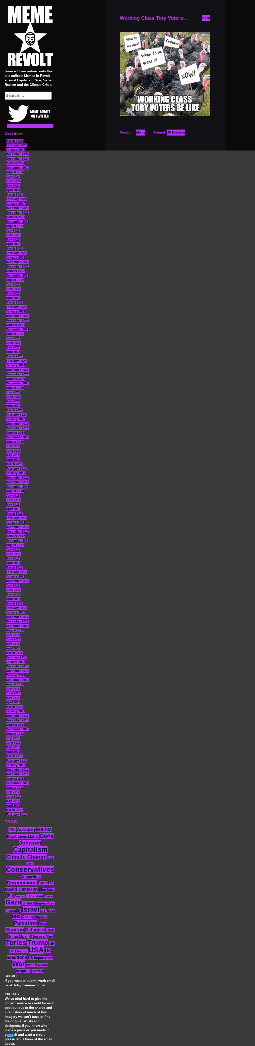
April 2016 (13, 599)
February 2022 (16, 307)
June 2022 (13, 289)
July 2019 (13, 446)
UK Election (18, 951)
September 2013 (17, 729)
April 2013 (13, 751)
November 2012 (17, 774)
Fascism (19, 896)
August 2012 (15, 787)
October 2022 (15, 271)
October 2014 (15, 675)
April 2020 (13, 406)
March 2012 (14, 810)
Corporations (22, 882)
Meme (140, 132)
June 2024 (13, 181)
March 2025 (14, 141)
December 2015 (17, 617)
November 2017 (17, 531)
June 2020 (13, 397)
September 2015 (17, 626)
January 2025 (15, 149)
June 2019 (13, 450)
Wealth (31, 965)
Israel (31, 909)
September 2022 (17, 275)
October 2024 (15, 163)
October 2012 (15, 778)
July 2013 (13, 738)
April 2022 (13, 298)
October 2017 (15, 536)
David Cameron (21, 889)
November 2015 (17, 621)
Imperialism (45, 903)
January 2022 (15, 311)
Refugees (35, 929)
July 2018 (13, 495)
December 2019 (17, 424)
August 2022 (15, 280)
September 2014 (17, 680)
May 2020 (13, 401)
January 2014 (15, 711)
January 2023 (15, 257)
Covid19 (46, 883)
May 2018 (13, 504)
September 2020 (17, 383)
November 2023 (17, 212)
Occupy (28, 917)
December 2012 (17, 769)
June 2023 (13, 235)
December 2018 (17, 477)
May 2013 (13, 747)
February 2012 (16, 814)
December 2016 (17, 581)
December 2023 (17, 208)
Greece (28, 903)
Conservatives (30, 869)
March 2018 (14, 513)
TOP (10, 1035)
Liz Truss (48, 910)
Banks (44, 829)
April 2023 (13, 244)
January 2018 (15, 522)
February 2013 (16, 760)
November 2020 (17, 374)
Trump (37, 942)
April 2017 (13, 563)
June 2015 (13, 639)
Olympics (42, 916)
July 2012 (13, 792)
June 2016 (13, 590)
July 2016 (13, 585)
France (48, 896)
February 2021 (16, 361)
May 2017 (13, 558)
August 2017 (15, 545)
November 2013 (17, 720)
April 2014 (13, 702)
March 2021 (14, 356)
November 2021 (17, 320)
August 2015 (15, 630)
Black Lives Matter (23, 836)
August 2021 (15, 334)
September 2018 (17, 486)
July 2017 (13, 549)
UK (52, 943)
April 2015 (13, 648)
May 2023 (13, 239)
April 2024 (13, 190)
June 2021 (13, 343)
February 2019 (16, 468)
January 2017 (15, 576)
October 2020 (15, 379)
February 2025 (16, 145)
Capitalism (30, 849)
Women (38, 971)
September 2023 (17, 221)
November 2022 (17, 266)
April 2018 (13, 509)
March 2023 (14, 248)
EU (10, 896)
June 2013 (13, 743)
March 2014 (14, 707)
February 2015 (16, 657)
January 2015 (15, 662)
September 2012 (17, 783)
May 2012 (13, 801)
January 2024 (15, 203)
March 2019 (14, 464)
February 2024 (16, 199)
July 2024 (13, 176)
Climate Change (26, 857)
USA (36, 950)
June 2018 (13, 500)
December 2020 (17, 370)
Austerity (26, 829)
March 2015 (14, 653)
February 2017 (16, 572)
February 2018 (16, 518)
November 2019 (17, 428)
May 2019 (13, 455)
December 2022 (17, 262)
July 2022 (13, 284)
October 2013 (15, 725)
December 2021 (17, 316)
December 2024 (17, 154)
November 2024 (17, 158)
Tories (16, 942)
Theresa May (42, 936)
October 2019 (15, 433)
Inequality (13, 910)
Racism (14, 929)
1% (12, 829)
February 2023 (16, 253)
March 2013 (14, 756)
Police (42, 923)
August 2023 (15, 226)
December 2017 (17, 527)
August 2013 (15, 734)
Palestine (25, 923)
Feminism (34, 896)
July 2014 (13, 689)
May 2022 (13, 293)
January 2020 (15, 419)
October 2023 (15, 217)
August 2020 (15, 388)
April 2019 (13, 459)
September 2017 (17, 540)
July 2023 (13, 230)
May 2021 (13, 347)
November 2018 (17, 482)
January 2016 (15, 612)
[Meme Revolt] (30, 37)
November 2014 (17, 671)
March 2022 (14, 302)
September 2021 (17, 329)
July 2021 (13, 338)
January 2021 (15, 365)
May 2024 (13, 185)
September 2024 (17, 167)
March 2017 (14, 567)
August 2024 (15, 172)
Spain (25, 936)
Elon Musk (47, 890)
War (18, 964)
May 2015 (13, 644)
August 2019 (15, 442)
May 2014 (13, 698)
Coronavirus (30, 877)
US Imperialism (40, 958)
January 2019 (15, 473)
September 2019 (17, 437)
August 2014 (15, 684)
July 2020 (13, 392)
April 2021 (13, 352)
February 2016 (16, 608)
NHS (16, 916)
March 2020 (14, 410)
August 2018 (15, 491)
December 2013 (17, 716)
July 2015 (13, 635)
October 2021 (15, 325)
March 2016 (14, 603)
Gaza (13, 902)
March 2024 (14, 194)
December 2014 (17, 666)
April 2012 (13, 805)
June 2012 (13, 796)
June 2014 (13, 693)
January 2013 (15, 765)
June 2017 (13, 554)
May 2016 (13, 594)
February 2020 (16, 415)
